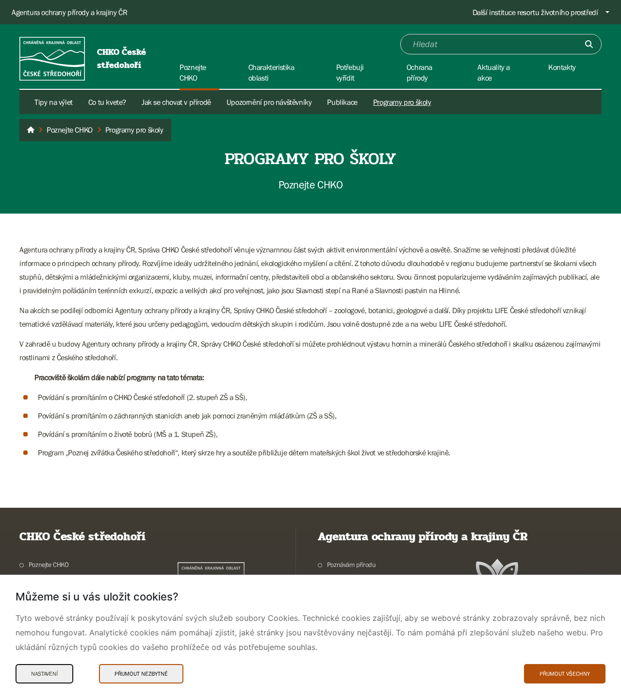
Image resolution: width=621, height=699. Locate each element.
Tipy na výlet (53, 102)
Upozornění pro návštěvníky (269, 102)
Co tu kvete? (107, 102)
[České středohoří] (30, 130)
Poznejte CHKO (49, 564)
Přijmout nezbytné (141, 673)
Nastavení (44, 673)
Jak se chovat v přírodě (176, 102)
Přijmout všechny (564, 673)
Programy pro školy (402, 102)
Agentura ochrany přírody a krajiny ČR (69, 12)
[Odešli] (589, 44)
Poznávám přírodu (351, 564)
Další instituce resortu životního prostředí (535, 12)
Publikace (342, 102)
